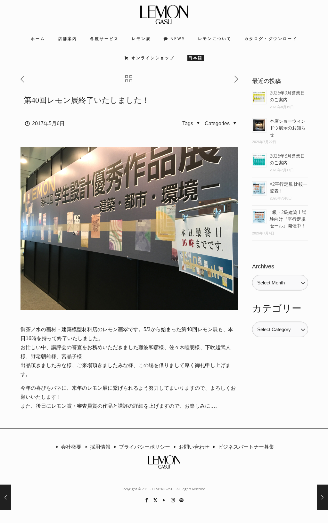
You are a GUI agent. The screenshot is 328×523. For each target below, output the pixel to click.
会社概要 (71, 446)
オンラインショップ (153, 58)
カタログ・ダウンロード (270, 38)
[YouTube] (164, 500)
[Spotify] (181, 500)
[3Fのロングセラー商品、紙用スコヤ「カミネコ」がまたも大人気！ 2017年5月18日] (322, 497)
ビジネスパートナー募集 (246, 446)
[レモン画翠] (164, 14)
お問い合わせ (194, 446)
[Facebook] (147, 500)
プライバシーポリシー (144, 446)
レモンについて (215, 38)
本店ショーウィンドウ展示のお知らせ (288, 127)
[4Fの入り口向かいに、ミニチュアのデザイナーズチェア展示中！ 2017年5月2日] (5, 497)
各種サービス (104, 38)
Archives (263, 266)
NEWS (177, 38)
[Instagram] (172, 500)
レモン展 (141, 38)
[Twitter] (155, 500)
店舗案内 (67, 38)
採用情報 (100, 446)
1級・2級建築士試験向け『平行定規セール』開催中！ (288, 219)
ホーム (38, 38)
